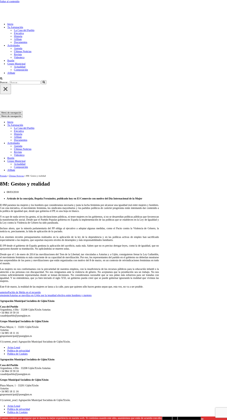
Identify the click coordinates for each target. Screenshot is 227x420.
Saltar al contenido (9, 1)
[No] (202, 391)
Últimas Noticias (22, 37)
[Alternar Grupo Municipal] (58, 133)
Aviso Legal (13, 319)
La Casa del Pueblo (24, 16)
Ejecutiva (19, 19)
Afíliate (18, 25)
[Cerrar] (5, 75)
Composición (21, 55)
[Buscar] (1, 64)
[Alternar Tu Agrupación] (58, 97)
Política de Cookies (17, 326)
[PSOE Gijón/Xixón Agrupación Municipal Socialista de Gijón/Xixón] (11, 4)
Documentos (20, 28)
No (174, 390)
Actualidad (19, 52)
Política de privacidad (18, 323)
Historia (18, 22)
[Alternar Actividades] (58, 115)
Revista (18, 40)
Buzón (10, 46)
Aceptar (167, 390)
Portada (3, 148)
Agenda (18, 34)
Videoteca (19, 43)
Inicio (10, 10)
